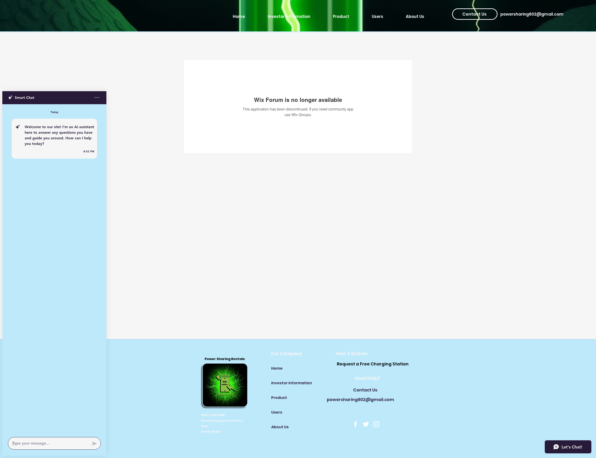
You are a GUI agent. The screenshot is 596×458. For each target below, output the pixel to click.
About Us (280, 427)
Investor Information (287, 383)
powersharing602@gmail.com (531, 14)
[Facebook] (355, 424)
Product (279, 397)
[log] (54, 269)
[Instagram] (376, 424)
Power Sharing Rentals (225, 359)
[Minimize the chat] (97, 97)
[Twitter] (366, 424)
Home (277, 368)
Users (276, 412)
